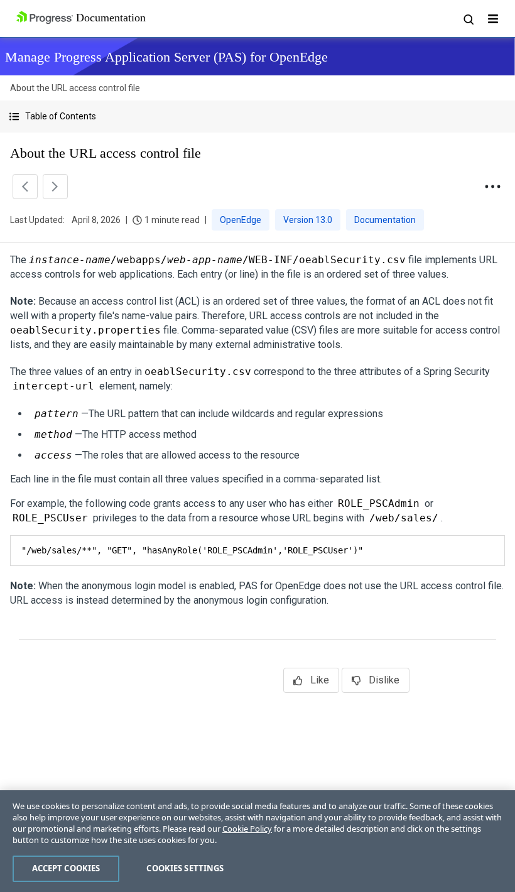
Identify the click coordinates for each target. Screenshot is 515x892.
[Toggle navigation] (493, 19)
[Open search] (467, 19)
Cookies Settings (185, 868)
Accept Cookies (66, 868)
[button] (257, 117)
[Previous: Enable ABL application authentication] (25, 186)
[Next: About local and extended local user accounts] (55, 186)
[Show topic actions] (492, 186)
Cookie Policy (247, 828)
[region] (257, 841)
